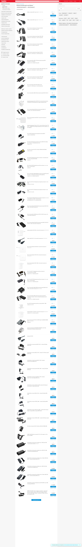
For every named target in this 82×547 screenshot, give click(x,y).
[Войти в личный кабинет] (79, 1)
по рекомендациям (20, 9)
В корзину (53, 15)
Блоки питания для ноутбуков (25, 5)
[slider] (59, 10)
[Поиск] (59, 1)
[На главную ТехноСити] (3, 1)
